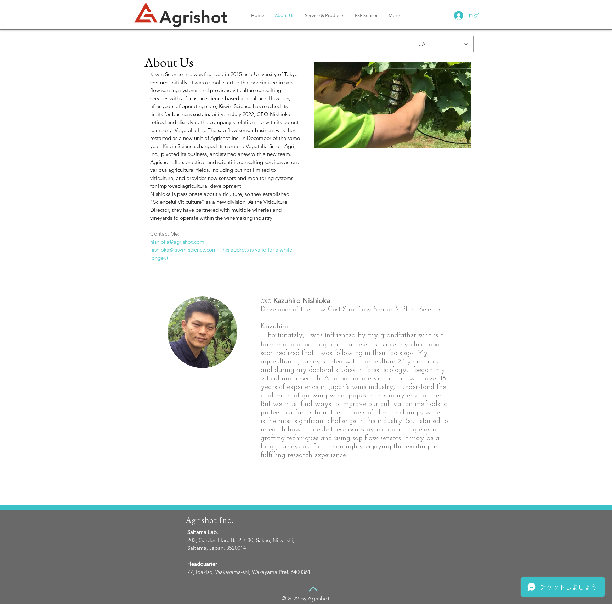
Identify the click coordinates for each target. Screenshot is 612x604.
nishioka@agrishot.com (177, 241)
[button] (392, 105)
